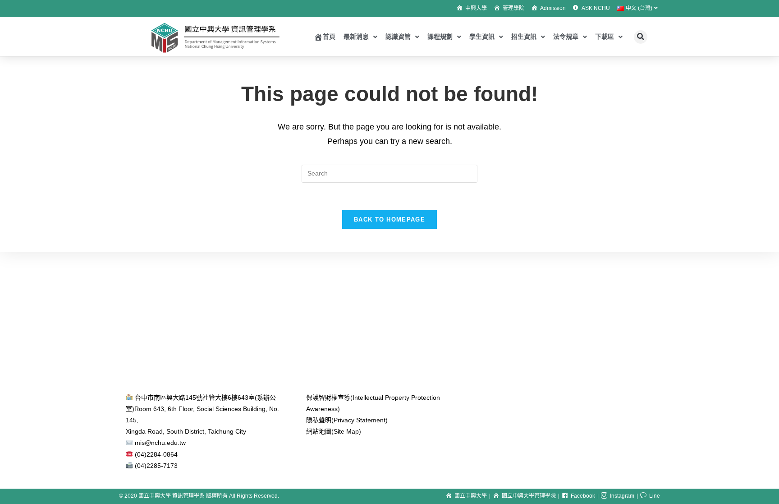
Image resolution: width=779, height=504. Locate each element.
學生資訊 (482, 36)
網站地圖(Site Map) (333, 431)
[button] (640, 37)
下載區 (604, 36)
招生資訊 (523, 36)
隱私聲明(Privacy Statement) (347, 420)
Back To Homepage (389, 219)
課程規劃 (440, 36)
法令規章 (565, 36)
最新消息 (356, 36)
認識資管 (398, 36)
